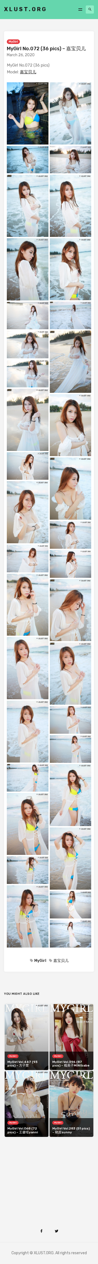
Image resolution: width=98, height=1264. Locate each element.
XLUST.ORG (25, 9)
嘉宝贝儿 (28, 72)
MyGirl (13, 41)
